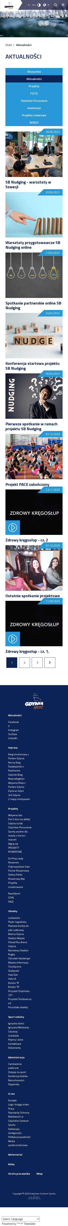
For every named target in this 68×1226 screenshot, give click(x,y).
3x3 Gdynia (14, 795)
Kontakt (12, 1100)
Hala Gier (13, 975)
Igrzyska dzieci (16, 1023)
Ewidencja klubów (18, 1076)
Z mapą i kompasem (19, 799)
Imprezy (13, 747)
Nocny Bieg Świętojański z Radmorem (16, 767)
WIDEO (34, 122)
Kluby (11, 1164)
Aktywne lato (15, 815)
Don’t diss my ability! (19, 819)
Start (9, 45)
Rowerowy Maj (16, 879)
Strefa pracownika (19, 1173)
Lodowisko (14, 918)
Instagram (13, 730)
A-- (29, 5)
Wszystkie (34, 71)
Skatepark (13, 971)
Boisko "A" (13, 983)
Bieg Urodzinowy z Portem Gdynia (18, 756)
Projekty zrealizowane (15, 885)
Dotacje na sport (17, 1072)
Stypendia (13, 1084)
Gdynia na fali (15, 823)
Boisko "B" (14, 987)
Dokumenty (14, 1048)
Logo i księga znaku (18, 1104)
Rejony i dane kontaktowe (15, 1041)
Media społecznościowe (18, 1143)
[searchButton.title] (55, 4)
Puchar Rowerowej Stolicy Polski (18, 872)
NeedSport (14, 893)
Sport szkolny (16, 1017)
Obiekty (12, 911)
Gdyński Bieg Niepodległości (16, 777)
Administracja (16, 1057)
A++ (34, 5)
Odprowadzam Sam (19, 866)
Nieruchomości (16, 1080)
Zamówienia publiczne (15, 1066)
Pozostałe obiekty (18, 1007)
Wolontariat (15, 1154)
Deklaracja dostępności (15, 1131)
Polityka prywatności (19, 1137)
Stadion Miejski (16, 938)
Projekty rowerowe (34, 115)
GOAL (11, 897)
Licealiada (13, 1035)
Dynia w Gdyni (16, 791)
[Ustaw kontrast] (39, 5)
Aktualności (34, 79)
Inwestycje (34, 108)
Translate (29, 1223)
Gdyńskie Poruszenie (34, 100)
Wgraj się (13, 844)
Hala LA (12, 979)
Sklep (39, 1173)
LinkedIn (12, 738)
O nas (11, 1094)
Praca (11, 1108)
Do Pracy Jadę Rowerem (15, 860)
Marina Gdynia (16, 934)
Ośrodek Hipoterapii (19, 958)
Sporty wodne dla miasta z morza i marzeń (18, 836)
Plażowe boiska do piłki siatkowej (18, 928)
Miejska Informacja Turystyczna (18, 964)
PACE (11, 902)
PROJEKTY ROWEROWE (15, 850)
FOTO (34, 93)
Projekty (34, 86)
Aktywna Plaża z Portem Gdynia (17, 785)
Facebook (13, 722)
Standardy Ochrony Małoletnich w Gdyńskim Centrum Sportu (18, 1119)
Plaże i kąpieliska (17, 922)
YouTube (12, 734)
